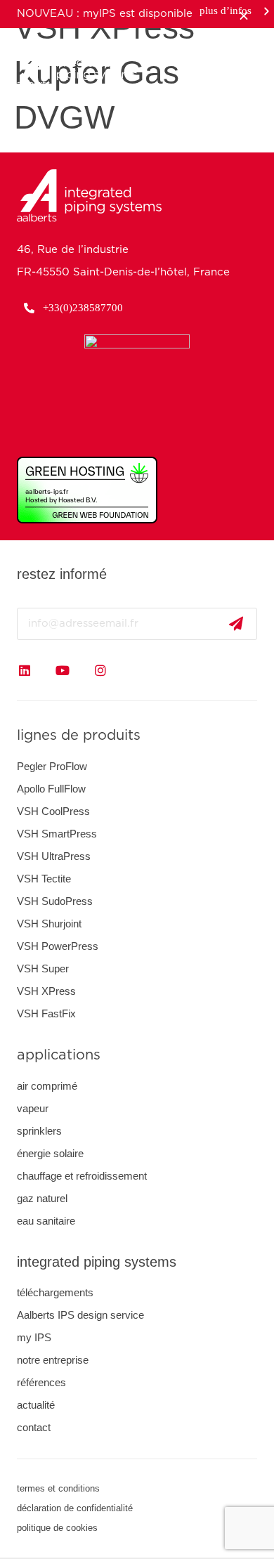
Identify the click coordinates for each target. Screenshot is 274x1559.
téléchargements (55, 1292)
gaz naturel (42, 1198)
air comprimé (47, 1086)
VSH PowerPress (57, 946)
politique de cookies (57, 1527)
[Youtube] (62, 670)
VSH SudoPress (55, 901)
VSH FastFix (46, 1013)
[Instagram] (100, 670)
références (41, 1382)
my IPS (34, 1337)
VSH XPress (46, 991)
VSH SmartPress (57, 834)
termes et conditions (58, 1488)
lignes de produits (79, 736)
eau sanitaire (46, 1221)
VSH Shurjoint (49, 923)
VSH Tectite (44, 879)
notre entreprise (53, 1360)
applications (58, 1055)
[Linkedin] (24, 670)
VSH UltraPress (54, 856)
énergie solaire (50, 1153)
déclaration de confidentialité (75, 1508)
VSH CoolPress (53, 811)
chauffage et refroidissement (82, 1176)
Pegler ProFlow (52, 766)
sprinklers (39, 1131)
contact (34, 1427)
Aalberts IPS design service (80, 1315)
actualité (36, 1405)
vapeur (32, 1108)
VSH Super (43, 968)
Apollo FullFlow (51, 789)
